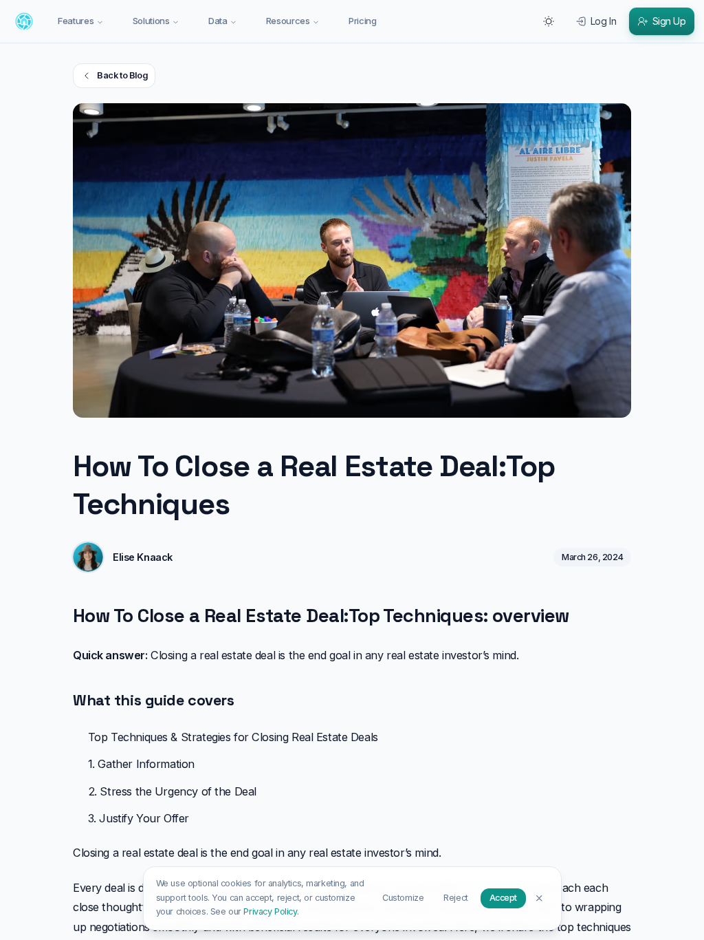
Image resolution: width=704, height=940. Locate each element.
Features (76, 20)
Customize (403, 898)
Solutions (151, 20)
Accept (503, 898)
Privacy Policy (269, 911)
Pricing (363, 20)
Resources (288, 20)
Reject (455, 898)
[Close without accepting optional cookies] (539, 897)
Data (218, 20)
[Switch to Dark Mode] (548, 21)
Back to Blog (122, 75)
